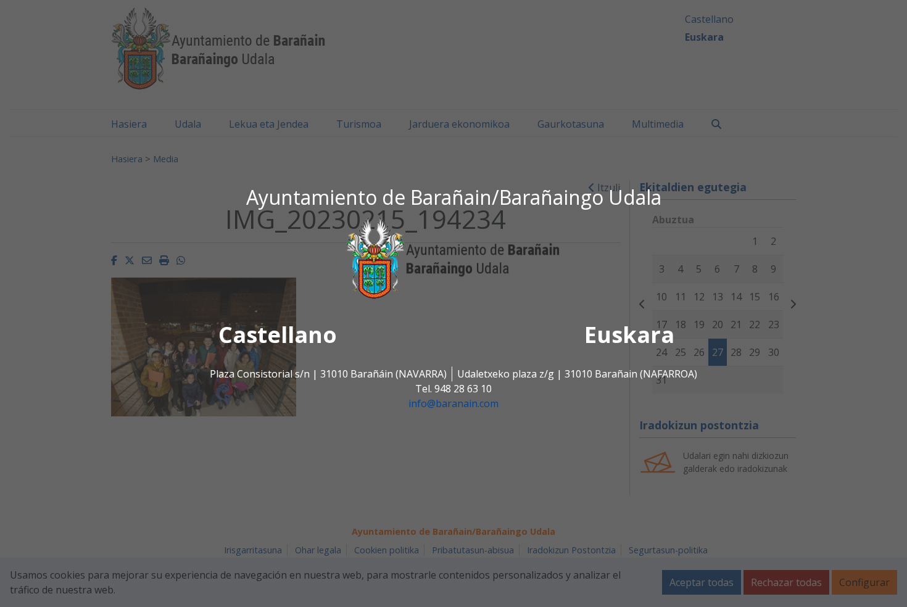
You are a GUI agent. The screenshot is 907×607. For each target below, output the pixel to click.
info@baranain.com (453, 404)
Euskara (629, 335)
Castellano (277, 335)
